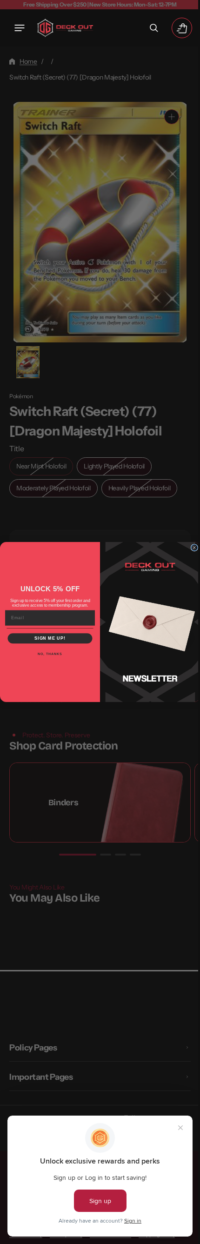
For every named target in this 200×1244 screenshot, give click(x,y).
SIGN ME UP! (46, 638)
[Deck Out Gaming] (65, 28)
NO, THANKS (46, 654)
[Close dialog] (191, 548)
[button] (19, 28)
